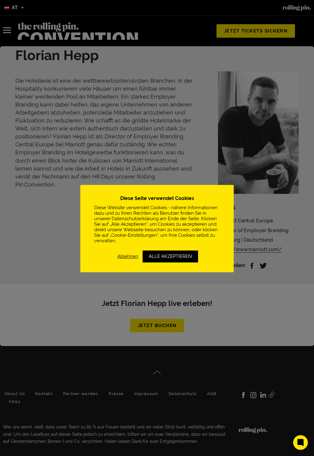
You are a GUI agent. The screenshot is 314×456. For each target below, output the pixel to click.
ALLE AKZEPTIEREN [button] (170, 256)
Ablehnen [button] (127, 256)
